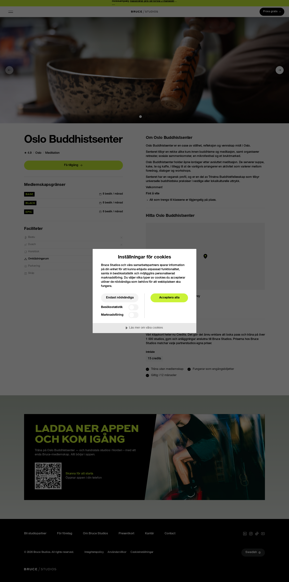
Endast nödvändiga (120, 297)
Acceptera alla (169, 297)
